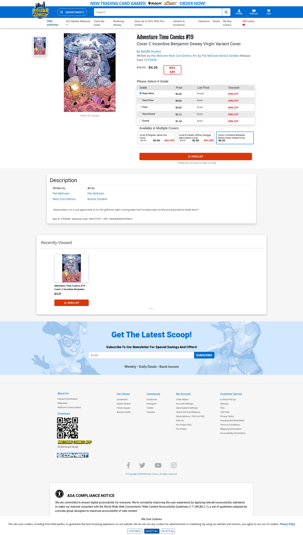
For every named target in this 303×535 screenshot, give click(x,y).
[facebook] (128, 467)
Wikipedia (62, 403)
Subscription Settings (187, 408)
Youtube (151, 412)
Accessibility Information (232, 433)
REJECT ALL (168, 531)
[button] (72, 12)
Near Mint (148, 93)
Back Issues (169, 366)
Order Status (182, 399)
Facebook (152, 399)
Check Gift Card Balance (188, 412)
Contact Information (68, 399)
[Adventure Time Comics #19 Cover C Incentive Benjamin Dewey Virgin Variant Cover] (71, 268)
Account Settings (184, 403)
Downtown (122, 399)
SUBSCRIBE (204, 355)
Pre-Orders (181, 429)
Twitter (150, 408)
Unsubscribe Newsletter (232, 420)
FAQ (222, 408)
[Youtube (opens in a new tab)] (158, 467)
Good (145, 120)
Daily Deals (148, 366)
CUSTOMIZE (135, 531)
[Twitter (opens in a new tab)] (142, 467)
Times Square (123, 408)
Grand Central (123, 403)
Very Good (148, 113)
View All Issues (89, 115)
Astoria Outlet (124, 412)
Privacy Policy (227, 416)
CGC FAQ (224, 412)
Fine (144, 106)
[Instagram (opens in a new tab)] (174, 467)
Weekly (130, 366)
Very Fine (147, 100)
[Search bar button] (226, 12)
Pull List (180, 420)
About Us (63, 393)
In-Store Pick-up (228, 399)
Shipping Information (230, 429)
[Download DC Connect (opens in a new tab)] (79, 455)
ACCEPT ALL (152, 531)
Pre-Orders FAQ (183, 424)
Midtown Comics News (69, 407)
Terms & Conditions (230, 424)
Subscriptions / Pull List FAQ (190, 416)
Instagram (152, 403)
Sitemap (224, 403)
